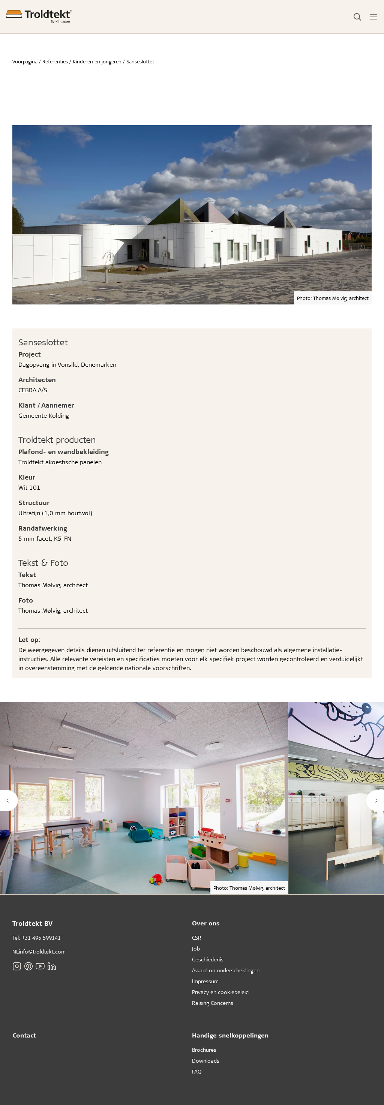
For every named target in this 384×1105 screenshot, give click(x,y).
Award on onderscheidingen (226, 970)
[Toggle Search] (357, 16)
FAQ (196, 1071)
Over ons (206, 923)
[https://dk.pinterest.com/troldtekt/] (28, 965)
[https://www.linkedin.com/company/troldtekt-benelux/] (51, 965)
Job (196, 948)
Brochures (204, 1049)
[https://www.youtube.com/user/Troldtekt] (40, 965)
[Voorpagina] (39, 16)
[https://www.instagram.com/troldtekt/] (16, 965)
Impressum (205, 981)
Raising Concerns (212, 1002)
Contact (24, 1035)
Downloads (205, 1060)
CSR (196, 937)
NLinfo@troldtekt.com (39, 951)
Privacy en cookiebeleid (220, 992)
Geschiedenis (208, 959)
